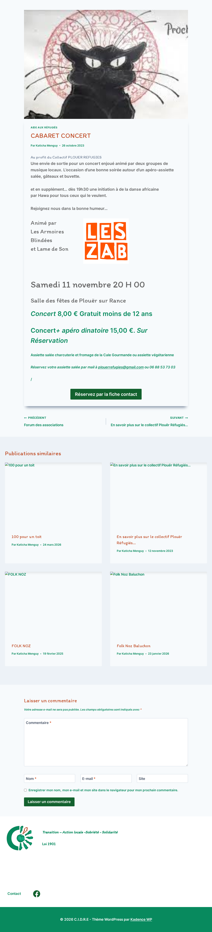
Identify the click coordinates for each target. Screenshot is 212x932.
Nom (31, 779)
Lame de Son (52, 248)
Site (142, 779)
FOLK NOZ (21, 645)
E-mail (88, 779)
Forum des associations (43, 421)
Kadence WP (141, 919)
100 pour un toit (27, 536)
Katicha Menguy (47, 145)
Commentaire (38, 723)
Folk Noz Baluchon (134, 645)
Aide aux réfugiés (44, 127)
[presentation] (53, 494)
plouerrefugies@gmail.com (121, 367)
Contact (14, 894)
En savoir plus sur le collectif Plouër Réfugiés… (149, 421)
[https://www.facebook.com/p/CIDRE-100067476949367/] (37, 894)
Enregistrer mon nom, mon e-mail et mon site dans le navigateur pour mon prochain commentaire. (103, 790)
